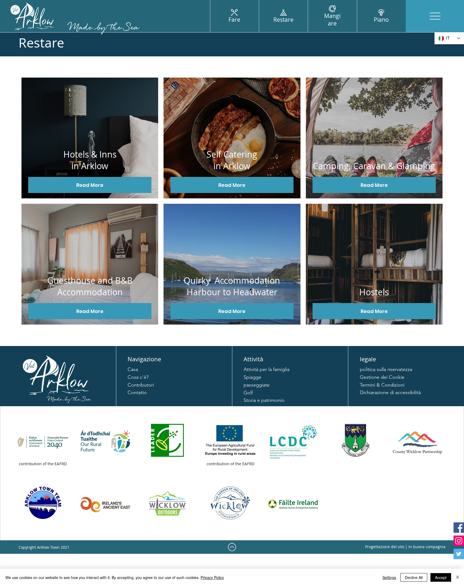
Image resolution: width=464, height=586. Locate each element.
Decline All (414, 577)
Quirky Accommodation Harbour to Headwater (232, 286)
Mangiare (332, 19)
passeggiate (257, 385)
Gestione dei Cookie (382, 377)
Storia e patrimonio (264, 400)
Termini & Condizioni (382, 385)
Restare (283, 19)
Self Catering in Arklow (231, 160)
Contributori (141, 385)
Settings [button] (389, 577)
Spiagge (252, 377)
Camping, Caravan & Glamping (374, 166)
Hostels (374, 292)
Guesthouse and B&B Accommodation (90, 286)
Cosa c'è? (138, 377)
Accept (441, 577)
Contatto (137, 392)
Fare (234, 19)
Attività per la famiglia (266, 369)
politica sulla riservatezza (386, 369)
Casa (133, 369)
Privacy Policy (212, 577)
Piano (381, 19)
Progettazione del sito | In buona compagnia (405, 546)
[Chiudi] (457, 577)
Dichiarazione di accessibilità (390, 392)
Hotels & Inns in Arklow (90, 160)
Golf (248, 393)
